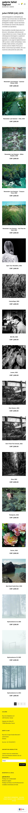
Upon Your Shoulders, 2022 (14, 265)
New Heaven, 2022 (14, 408)
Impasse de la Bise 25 (7, 721)
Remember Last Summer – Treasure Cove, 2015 (14, 192)
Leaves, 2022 (14, 372)
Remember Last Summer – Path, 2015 (14, 118)
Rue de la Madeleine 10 (8, 716)
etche (14, 800)
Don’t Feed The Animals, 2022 (14, 443)
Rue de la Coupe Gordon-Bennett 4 (11, 734)
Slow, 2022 (14, 479)
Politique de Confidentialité (9, 778)
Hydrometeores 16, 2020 (14, 621)
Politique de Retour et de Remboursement (13, 782)
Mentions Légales (6, 780)
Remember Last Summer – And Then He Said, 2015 (14, 229)
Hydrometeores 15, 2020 (14, 657)
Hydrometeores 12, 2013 (14, 693)
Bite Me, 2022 (14, 337)
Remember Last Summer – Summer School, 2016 (14, 82)
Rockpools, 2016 (14, 515)
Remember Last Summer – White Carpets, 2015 (14, 155)
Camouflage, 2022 (14, 301)
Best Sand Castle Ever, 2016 (14, 586)
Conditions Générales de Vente (10, 784)
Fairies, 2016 (14, 550)
